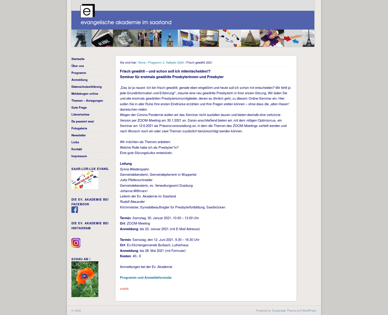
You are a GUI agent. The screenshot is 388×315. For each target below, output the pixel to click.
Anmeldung (79, 79)
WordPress (309, 310)
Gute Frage (79, 107)
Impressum (79, 156)
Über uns (77, 66)
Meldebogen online (84, 93)
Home (142, 62)
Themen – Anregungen (87, 100)
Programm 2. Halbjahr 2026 (166, 62)
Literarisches (80, 114)
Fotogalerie (79, 128)
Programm (78, 73)
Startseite (77, 59)
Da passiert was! (82, 121)
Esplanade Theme (284, 310)
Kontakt (76, 149)
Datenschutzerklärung (86, 86)
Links (75, 142)
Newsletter (78, 135)
